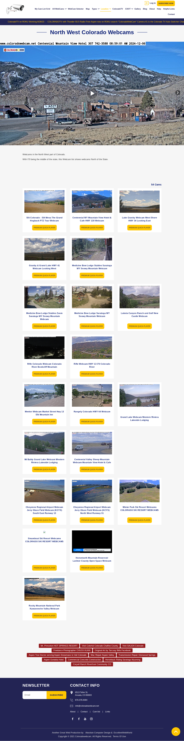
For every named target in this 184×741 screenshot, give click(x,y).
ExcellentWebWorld (123, 732)
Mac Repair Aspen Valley (102, 655)
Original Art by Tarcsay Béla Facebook (113, 650)
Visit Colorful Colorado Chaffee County (100, 646)
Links (107, 712)
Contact (171, 14)
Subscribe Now (165, 3)
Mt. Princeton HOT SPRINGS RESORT (59, 646)
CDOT (128, 9)
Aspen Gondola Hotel (54, 659)
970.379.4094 (81, 700)
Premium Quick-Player (44, 228)
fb (72, 718)
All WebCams (58, 9)
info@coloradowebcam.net (87, 706)
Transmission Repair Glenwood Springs (137, 655)
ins (91, 718)
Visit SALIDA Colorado (132, 646)
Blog (145, 9)
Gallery (137, 9)
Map (88, 9)
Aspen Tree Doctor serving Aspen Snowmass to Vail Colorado (57, 655)
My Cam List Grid (42, 9)
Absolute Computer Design (97, 732)
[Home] (16, 9)
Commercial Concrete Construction (84, 659)
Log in (153, 3)
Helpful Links (169, 9)
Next (177, 92)
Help (159, 9)
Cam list (96, 712)
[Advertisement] (139, 253)
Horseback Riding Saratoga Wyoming (122, 659)
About (152, 9)
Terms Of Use (119, 736)
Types (94, 9)
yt (85, 718)
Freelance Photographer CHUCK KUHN (71, 650)
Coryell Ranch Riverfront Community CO (92, 664)
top (175, 731)
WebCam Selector (76, 9)
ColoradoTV (117, 9)
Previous (6, 92)
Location (105, 9)
